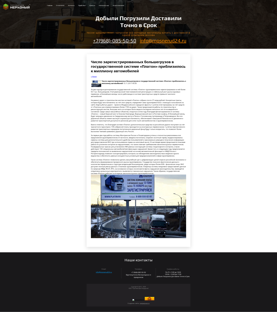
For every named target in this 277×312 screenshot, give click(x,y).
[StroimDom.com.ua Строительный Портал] (149, 300)
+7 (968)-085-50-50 (138, 272)
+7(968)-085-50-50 (114, 40)
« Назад (94, 76)
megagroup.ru (145, 303)
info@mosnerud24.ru (163, 40)
